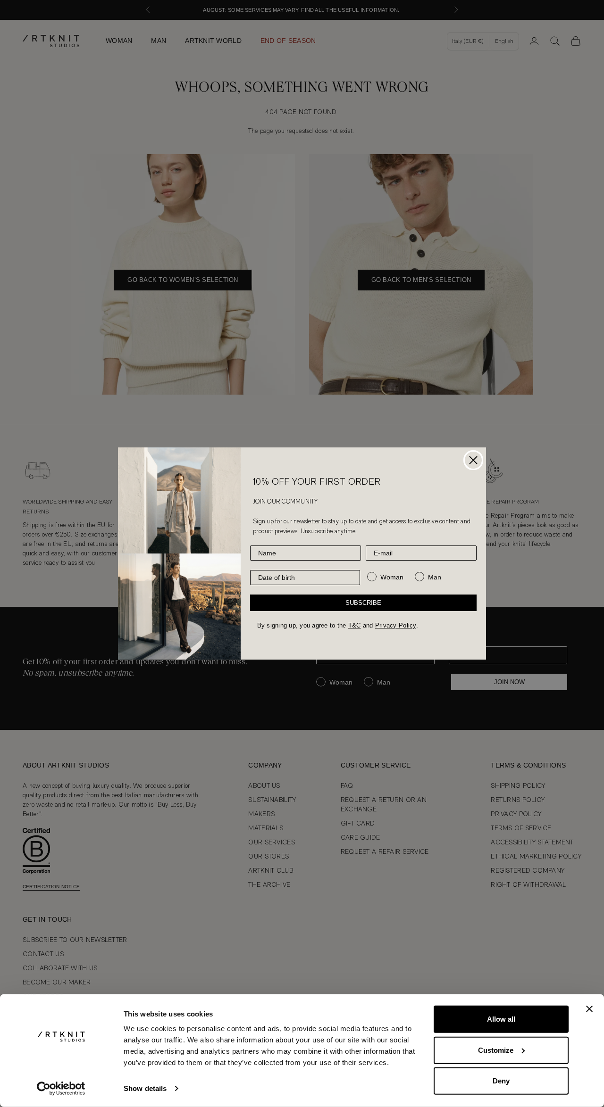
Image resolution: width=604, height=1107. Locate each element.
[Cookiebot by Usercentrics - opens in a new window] (61, 1089)
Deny (501, 1081)
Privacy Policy (395, 625)
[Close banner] (589, 1009)
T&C (354, 625)
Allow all (501, 1019)
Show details (145, 1088)
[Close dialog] (473, 460)
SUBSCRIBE (363, 602)
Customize (495, 1050)
